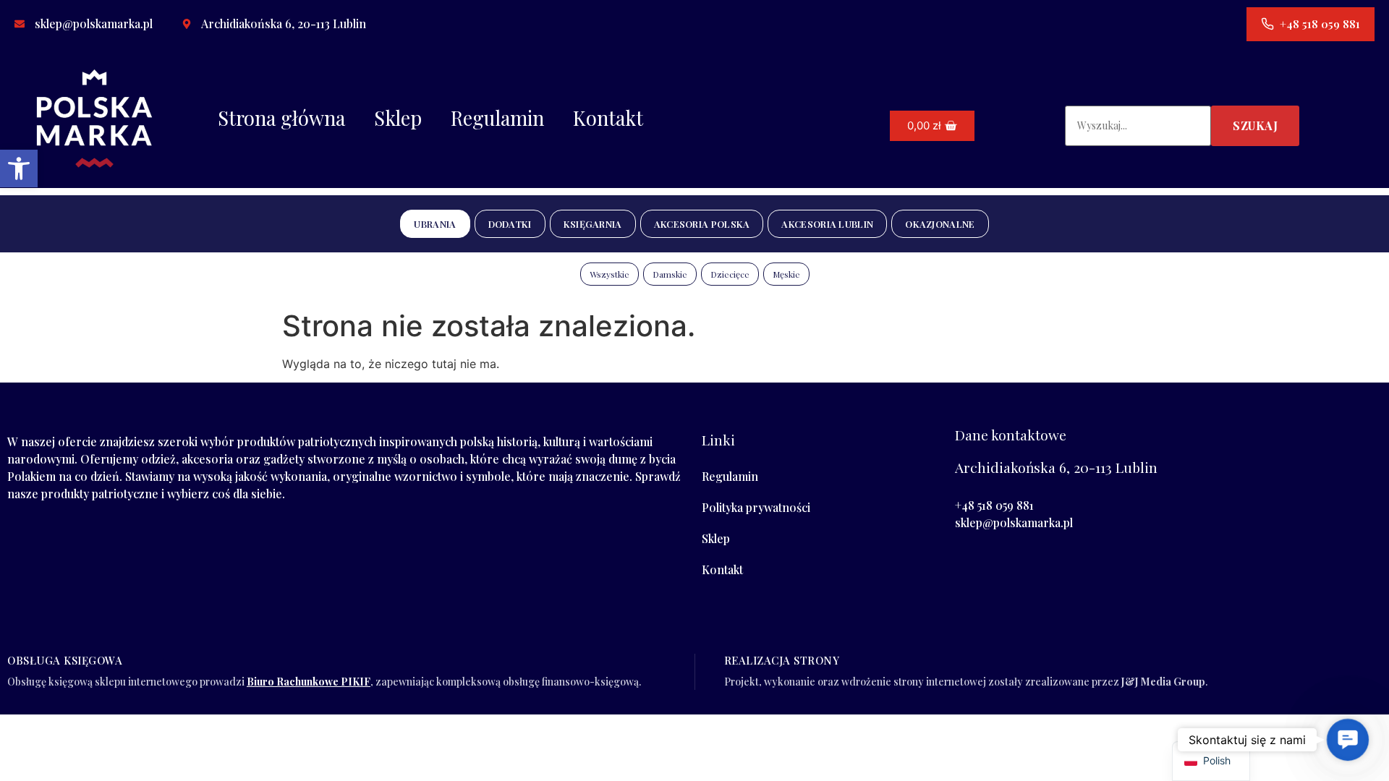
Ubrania (435, 224)
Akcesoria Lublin (827, 224)
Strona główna (281, 118)
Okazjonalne (939, 224)
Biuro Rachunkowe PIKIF (308, 681)
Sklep (398, 118)
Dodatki (510, 224)
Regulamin (497, 118)
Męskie (786, 274)
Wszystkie (609, 274)
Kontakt (608, 118)
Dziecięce (729, 274)
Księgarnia (593, 224)
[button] (19, 168)
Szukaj (1255, 125)
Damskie (670, 274)
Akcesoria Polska (702, 224)
